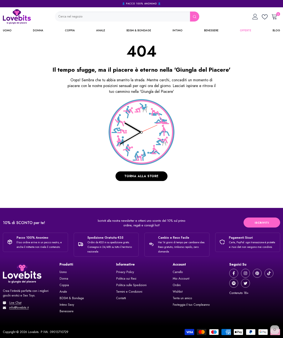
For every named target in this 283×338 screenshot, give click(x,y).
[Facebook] (233, 273)
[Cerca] (127, 17)
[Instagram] (245, 273)
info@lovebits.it (19, 307)
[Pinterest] (257, 273)
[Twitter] (245, 283)
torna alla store (141, 176)
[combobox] (122, 17)
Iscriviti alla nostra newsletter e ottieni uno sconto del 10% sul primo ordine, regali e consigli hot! (141, 223)
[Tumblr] (233, 283)
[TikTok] (269, 273)
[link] (47, 223)
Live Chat (15, 303)
